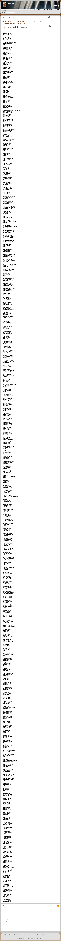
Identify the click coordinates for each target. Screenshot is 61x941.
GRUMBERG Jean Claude (9, 397)
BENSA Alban (6, 91)
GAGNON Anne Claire (8, 350)
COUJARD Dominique (8, 203)
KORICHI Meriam (7, 484)
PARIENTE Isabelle (7, 658)
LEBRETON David (7, 528)
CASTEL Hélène (6, 168)
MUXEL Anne (6, 635)
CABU (4, 150)
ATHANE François (7, 49)
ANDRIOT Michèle (7, 46)
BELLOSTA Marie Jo (7, 86)
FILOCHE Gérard (7, 330)
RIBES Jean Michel (7, 734)
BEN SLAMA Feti (7, 88)
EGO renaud (6, 297)
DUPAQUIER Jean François (9, 290)
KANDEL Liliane (6, 472)
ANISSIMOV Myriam (7, 47)
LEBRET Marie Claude (8, 527)
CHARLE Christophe (7, 178)
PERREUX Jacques (7, 674)
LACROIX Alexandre (7, 492)
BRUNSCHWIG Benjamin (8, 147)
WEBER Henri (6, 884)
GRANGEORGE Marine (8, 388)
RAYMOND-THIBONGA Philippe (10, 723)
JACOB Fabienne (7, 448)
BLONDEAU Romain (7, 112)
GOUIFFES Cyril (6, 383)
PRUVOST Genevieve (8, 705)
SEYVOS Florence (7, 790)
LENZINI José (6, 545)
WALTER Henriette (7, 879)
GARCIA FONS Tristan (8, 356)
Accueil (4, 10)
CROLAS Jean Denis (7, 210)
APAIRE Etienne (6, 48)
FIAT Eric (5, 327)
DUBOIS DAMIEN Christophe (9, 285)
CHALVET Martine (7, 176)
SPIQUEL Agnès (7, 808)
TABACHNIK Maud (7, 818)
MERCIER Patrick (7, 600)
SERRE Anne (6, 785)
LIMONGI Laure (6, 561)
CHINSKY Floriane (7, 187)
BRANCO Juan (6, 138)
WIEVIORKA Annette (7, 890)
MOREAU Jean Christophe (9, 626)
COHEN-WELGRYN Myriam (9, 195)
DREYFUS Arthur (7, 282)
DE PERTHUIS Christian (8, 236)
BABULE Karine (6, 58)
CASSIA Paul (6, 167)
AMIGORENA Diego (7, 41)
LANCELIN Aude (7, 499)
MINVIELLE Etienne (7, 616)
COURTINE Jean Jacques (9, 207)
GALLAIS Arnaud (7, 351)
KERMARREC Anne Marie (9, 476)
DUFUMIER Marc (7, 289)
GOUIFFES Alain (7, 381)
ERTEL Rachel (6, 308)
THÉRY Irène (6, 833)
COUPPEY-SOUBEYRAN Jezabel (10, 205)
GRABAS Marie (6, 385)
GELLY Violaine (6, 365)
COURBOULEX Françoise (9, 206)
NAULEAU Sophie (7, 639)
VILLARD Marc (6, 872)
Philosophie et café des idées (9, 921)
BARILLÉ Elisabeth (7, 73)
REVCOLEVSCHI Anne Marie (9, 729)
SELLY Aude (6, 783)
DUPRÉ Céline (6, 292)
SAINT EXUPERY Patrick (8, 761)
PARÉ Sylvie (6, 655)
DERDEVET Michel (7, 256)
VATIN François (6, 857)
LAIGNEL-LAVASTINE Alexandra (10, 496)
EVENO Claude (6, 317)
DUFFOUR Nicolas (7, 287)
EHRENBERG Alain (7, 298)
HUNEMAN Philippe (7, 441)
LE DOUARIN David (7, 519)
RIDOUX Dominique (7, 736)
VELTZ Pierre (6, 859)
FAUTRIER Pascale (7, 322)
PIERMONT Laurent (7, 679)
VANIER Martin (6, 853)
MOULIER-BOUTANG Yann (9, 631)
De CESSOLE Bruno (7, 227)
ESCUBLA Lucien (7, 312)
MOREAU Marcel (7, 627)
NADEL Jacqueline (7, 638)
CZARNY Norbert (7, 213)
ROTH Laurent (6, 751)
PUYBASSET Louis (7, 710)
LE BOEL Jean (6, 514)
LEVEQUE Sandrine (7, 553)
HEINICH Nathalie (7, 422)
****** (4, 925)
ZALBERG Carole (7, 894)
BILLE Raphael (6, 105)
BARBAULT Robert (7, 69)
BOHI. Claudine (6, 116)
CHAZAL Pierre (6, 186)
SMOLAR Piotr (6, 803)
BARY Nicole (6, 77)
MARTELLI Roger (7, 583)
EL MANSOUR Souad (8, 301)
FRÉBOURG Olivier (7, 345)
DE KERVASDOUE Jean (8, 232)
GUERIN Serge (6, 402)
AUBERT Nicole (6, 51)
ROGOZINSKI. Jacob (7, 745)
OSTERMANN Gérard (8, 654)
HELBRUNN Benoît (7, 423)
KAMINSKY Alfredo (7, 471)
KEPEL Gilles (6, 473)
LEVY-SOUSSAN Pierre (8, 558)
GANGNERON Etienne (8, 355)
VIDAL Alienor (6, 865)
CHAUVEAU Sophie (7, 183)
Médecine (39, 934)
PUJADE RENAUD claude (9, 707)
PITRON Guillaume (7, 687)
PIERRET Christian (7, 683)
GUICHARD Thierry (7, 404)
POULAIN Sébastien (7, 696)
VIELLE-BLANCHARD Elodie (9, 867)
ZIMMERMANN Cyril (7, 901)
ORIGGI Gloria (6, 653)
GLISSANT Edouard (7, 376)
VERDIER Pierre (6, 860)
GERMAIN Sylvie (7, 367)
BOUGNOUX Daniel (7, 124)
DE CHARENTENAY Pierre (9, 230)
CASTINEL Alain (7, 172)
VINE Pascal (6, 874)
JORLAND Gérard (7, 458)
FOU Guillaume (6, 338)
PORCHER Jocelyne (7, 694)
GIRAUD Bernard (7, 371)
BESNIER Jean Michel (8, 102)
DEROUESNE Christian (8, 258)
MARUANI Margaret (7, 587)
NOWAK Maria (6, 648)
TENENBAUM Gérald (7, 827)
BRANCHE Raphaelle (8, 136)
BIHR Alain (5, 104)
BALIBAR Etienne (7, 67)
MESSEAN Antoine (7, 605)
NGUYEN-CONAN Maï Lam (9, 641)
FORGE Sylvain (6, 335)
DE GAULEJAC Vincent (8, 231)
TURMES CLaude (7, 851)
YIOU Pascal (6, 893)
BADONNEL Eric (7, 64)
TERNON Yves (6, 828)
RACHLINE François (7, 712)
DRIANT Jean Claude (8, 284)
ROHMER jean (6, 746)
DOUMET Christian (7, 277)
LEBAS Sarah (6, 524)
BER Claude (6, 95)
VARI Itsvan (5, 855)
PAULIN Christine (7, 663)
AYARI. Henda (6, 54)
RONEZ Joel (6, 749)
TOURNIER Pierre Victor (8, 845)
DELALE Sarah (6, 250)
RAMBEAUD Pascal (7, 716)
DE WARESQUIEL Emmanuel (9, 242)
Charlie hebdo (6, 179)
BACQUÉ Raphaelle (7, 62)
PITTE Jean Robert (7, 688)
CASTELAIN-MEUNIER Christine (10, 171)
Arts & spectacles (8, 934)
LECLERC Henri (6, 532)
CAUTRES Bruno (7, 173)
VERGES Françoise (7, 862)
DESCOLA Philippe (7, 259)
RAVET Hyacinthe (7, 722)
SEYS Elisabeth (6, 789)
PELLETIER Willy (7, 670)
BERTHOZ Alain (6, 101)
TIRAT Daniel (6, 840)
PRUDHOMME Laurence (8, 703)
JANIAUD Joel (6, 451)
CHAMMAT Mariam (7, 177)
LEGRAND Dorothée (7, 540)
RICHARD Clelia (6, 735)
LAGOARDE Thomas (7, 495)
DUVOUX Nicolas (7, 295)
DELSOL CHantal (7, 255)
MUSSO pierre (6, 634)
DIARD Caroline (6, 268)
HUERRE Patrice (7, 438)
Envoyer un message (47, 9)
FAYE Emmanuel (7, 323)
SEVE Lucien (6, 788)
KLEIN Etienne (6, 482)
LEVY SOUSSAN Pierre (8, 557)
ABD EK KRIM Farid (7, 32)
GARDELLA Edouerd (8, 359)
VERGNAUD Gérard (7, 864)
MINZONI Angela (7, 617)
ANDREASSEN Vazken (8, 43)
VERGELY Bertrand (7, 861)
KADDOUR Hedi (6, 467)
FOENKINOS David (7, 333)
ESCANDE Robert (7, 311)
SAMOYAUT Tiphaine (8, 768)
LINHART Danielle (7, 562)
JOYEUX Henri (6, 463)
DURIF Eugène (6, 293)
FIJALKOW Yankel (7, 328)
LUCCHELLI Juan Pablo (8, 567)
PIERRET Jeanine (7, 682)
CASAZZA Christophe (8, 165)
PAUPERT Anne (6, 664)
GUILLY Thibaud (7, 409)
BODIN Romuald (7, 115)
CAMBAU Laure (6, 159)
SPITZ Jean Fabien (7, 809)
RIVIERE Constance (7, 741)
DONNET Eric (6, 271)
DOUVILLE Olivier (7, 279)
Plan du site (56, 9)
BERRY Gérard (6, 100)
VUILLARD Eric (6, 877)
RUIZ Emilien (6, 756)
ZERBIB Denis (6, 899)
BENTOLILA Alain (7, 92)
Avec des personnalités (8, 919)
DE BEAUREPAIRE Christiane (10, 226)
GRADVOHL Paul (7, 386)
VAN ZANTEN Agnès (7, 852)
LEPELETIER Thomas (8, 548)
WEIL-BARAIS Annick (8, 886)
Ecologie (14, 934)
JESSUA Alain (6, 455)
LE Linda (5, 521)
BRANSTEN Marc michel (8, 139)
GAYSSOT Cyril (6, 364)
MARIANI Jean (6, 580)
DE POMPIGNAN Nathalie (9, 237)
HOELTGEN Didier (7, 432)
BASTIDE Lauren (7, 78)
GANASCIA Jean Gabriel (8, 354)
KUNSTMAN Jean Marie (8, 487)
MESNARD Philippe (7, 604)
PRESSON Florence (7, 701)
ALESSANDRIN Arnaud (8, 35)
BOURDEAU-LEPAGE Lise (9, 129)
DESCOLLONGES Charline (9, 260)
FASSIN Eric (6, 321)
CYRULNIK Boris (7, 212)
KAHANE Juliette (7, 468)
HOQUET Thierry (7, 434)
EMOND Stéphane (7, 302)
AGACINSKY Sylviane (8, 34)
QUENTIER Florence (7, 711)
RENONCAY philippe (7, 727)
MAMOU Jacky (6, 576)
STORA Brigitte (6, 813)
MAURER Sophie (7, 595)
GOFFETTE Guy (6, 379)
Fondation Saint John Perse (9, 923)
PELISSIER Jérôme (7, 669)
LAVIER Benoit (6, 510)
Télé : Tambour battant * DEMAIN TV (10, 909)
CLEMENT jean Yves (7, 191)
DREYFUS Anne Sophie (8, 280)
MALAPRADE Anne (7, 573)
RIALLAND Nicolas (7, 731)
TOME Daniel (6, 841)
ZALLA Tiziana (6, 896)
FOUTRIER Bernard (7, 342)
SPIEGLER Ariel (6, 807)
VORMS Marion (6, 876)
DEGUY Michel (6, 248)
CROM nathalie (6, 211)
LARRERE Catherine (7, 505)
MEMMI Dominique (7, 597)
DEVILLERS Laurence (8, 265)
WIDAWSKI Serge (7, 889)
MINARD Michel (6, 611)
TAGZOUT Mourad (7, 822)
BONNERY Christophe (8, 119)
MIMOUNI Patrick (7, 610)
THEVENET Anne (7, 835)
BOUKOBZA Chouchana (8, 126)
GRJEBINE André (7, 394)
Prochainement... (38, 9)
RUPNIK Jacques (7, 758)
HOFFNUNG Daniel (7, 433)
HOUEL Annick (6, 437)
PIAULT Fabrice (6, 678)
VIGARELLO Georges (8, 869)
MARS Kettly (6, 582)
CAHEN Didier (6, 154)
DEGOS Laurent (6, 246)
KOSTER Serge (6, 485)
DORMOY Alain (6, 273)
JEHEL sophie (6, 453)
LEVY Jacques (6, 556)
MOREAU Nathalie (7, 629)
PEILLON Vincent (7, 668)
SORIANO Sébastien (7, 804)
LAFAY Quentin (6, 494)
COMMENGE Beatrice (8, 201)
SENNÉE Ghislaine (7, 784)
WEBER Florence (7, 881)
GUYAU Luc (5, 410)
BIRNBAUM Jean (7, 107)
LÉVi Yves (5, 554)
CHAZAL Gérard (6, 184)
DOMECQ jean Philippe (8, 269)
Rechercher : (4, 12)
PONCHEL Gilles (7, 693)
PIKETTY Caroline (7, 686)
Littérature (34, 934)
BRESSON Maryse (7, 140)
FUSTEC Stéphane (7, 347)
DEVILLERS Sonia (7, 266)
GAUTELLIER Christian (8, 361)
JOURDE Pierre (6, 460)
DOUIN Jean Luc (7, 275)
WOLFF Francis (6, 891)
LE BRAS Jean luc (7, 515)
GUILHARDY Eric (7, 408)
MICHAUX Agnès (7, 607)
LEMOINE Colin (6, 544)
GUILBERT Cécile (7, 407)
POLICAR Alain (6, 692)
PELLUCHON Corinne (8, 673)
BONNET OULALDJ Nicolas (9, 120)
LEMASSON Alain (7, 542)
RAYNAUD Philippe (7, 725)
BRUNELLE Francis (7, 145)
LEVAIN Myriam (6, 552)
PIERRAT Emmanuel (7, 681)
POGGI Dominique (7, 691)
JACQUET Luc (6, 450)
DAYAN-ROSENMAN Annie (9, 224)
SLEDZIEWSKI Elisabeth (8, 800)
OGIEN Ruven (6, 649)
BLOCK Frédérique (7, 111)
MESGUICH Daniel (7, 602)
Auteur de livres (6, 913)
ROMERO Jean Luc (7, 747)
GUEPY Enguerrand (7, 398)
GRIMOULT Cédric (7, 393)
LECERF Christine (7, 529)
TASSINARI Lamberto (8, 826)
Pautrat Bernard (6, 665)
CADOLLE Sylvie (7, 152)
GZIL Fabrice (6, 413)
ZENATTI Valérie (6, 898)
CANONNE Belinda (7, 162)
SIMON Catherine (7, 798)
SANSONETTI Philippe (8, 769)
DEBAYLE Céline (7, 244)
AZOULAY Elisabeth (7, 57)
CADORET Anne (6, 153)
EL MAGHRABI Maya (7, 299)
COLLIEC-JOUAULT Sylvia (9, 196)
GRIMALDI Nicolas (7, 391)
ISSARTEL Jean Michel (8, 446)
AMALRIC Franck (7, 38)
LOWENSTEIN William (8, 566)
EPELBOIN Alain (7, 306)
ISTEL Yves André (7, 447)
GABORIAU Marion (7, 348)
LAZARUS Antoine (7, 511)
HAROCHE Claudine (7, 418)
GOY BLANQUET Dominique (9, 384)
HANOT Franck (6, 417)
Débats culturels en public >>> (9, 917)
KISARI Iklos (6, 481)
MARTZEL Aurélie (7, 586)
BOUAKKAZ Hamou (7, 123)
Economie (19, 934)
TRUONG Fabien (7, 848)
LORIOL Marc (6, 564)
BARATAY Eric (6, 68)
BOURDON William (7, 130)
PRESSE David (6, 699)
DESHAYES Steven (7, 261)
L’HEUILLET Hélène (7, 489)
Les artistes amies (7, 927)
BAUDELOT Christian (8, 81)
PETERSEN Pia (6, 677)
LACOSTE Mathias (7, 491)
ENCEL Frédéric (6, 303)
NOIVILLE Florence (7, 646)
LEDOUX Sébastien (7, 535)
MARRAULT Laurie (7, 581)
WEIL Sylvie (6, 885)
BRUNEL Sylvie (6, 144)
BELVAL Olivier (6, 87)
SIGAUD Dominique (7, 794)
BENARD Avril (6, 90)
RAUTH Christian (7, 720)
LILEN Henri (6, 559)
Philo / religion (45, 934)
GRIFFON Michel (7, 389)
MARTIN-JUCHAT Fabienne (9, 585)
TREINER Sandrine (7, 846)
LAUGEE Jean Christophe (9, 506)
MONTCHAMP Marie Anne (9, 624)
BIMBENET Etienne (7, 106)
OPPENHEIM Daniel (7, 652)
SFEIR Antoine (6, 792)
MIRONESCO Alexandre (8, 619)
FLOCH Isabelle (6, 332)
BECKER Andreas (7, 83)
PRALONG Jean (6, 698)
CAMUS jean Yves (7, 160)
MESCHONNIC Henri (7, 601)
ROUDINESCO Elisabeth (8, 754)
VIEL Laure (5, 866)
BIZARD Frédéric (7, 109)
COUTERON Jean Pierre (8, 208)
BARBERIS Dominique (8, 71)
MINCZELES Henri (7, 612)
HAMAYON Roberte (7, 415)
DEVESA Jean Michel (8, 263)
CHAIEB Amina (6, 174)
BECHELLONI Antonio (8, 82)
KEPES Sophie (6, 475)
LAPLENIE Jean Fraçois (8, 503)
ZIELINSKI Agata (7, 900)
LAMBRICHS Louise (7, 497)
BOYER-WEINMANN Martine (9, 133)
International (28, 934)
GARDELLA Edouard (8, 357)
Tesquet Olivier (6, 831)
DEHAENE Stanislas (7, 249)
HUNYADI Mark (6, 442)
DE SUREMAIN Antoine (8, 240)
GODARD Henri (6, 378)
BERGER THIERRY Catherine (9, 97)
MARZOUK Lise (6, 590)
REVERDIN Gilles (7, 730)
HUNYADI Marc (6, 443)
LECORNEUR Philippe (8, 534)
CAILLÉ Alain (6, 157)
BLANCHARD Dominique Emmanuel (11, 110)
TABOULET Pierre (7, 819)
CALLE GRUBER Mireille (8, 158)
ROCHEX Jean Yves (7, 742)
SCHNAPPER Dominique (8, 778)
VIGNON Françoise (7, 870)
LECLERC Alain (6, 530)
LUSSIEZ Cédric (6, 571)
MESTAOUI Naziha (7, 606)
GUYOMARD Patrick (7, 412)
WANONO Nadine (7, 880)
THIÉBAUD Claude (7, 836)
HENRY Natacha (6, 428)
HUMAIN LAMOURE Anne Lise (10, 439)
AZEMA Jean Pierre (7, 56)
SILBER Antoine (6, 797)
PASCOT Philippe (7, 660)
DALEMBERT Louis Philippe (9, 221)
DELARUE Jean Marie (8, 253)
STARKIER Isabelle (7, 811)
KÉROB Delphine (7, 477)
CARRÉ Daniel (6, 164)
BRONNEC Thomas (7, 141)
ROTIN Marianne (7, 752)
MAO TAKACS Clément (8, 578)
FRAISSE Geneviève (7, 343)
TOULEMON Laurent (7, 843)
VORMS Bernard (7, 875)
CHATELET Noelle (7, 182)
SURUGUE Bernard (7, 817)
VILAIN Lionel (6, 871)
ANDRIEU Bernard (7, 44)
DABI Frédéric (6, 216)
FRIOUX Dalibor (6, 346)
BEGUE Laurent (6, 85)
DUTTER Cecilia (6, 294)
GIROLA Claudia (7, 374)
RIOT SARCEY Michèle (8, 739)
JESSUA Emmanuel (7, 456)
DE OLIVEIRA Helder (8, 235)
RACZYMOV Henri (7, 715)
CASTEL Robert (6, 169)
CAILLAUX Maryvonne (8, 155)
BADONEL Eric (6, 63)
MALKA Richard (6, 574)
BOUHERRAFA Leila (7, 125)
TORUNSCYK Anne (7, 842)
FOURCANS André (7, 340)
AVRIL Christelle (7, 53)
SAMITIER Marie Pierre (8, 766)
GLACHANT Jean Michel (8, 375)
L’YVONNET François (8, 490)
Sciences (51, 934)
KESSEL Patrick (6, 480)
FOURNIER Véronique (8, 341)
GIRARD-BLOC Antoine (8, 370)
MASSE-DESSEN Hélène (8, 592)
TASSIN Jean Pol (7, 824)
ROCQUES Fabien (7, 744)
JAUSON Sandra (7, 452)
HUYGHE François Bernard (9, 444)
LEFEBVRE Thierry (7, 538)
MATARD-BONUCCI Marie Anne (10, 593)
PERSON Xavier (6, 675)
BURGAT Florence (7, 149)
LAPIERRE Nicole (7, 501)
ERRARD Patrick (7, 307)
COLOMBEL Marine (7, 197)
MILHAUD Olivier (7, 609)
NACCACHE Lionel (7, 636)
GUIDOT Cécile (6, 405)
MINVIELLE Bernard (7, 615)
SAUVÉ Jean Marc (7, 770)
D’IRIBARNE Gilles (7, 215)
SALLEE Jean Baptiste (8, 764)
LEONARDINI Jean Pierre (9, 547)
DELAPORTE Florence (8, 251)
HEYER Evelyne (6, 429)
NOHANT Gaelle (6, 645)
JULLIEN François (7, 466)
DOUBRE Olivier (6, 274)
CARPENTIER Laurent (8, 163)
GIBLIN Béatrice (6, 369)
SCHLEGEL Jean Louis (8, 774)
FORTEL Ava (6, 336)
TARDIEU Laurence (7, 823)
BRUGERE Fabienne (7, 143)
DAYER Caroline (6, 225)
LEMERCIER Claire (7, 543)
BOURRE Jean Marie (7, 131)
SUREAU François (7, 816)
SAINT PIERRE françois (8, 763)
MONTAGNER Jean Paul (8, 621)
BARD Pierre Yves (7, 72)
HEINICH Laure (6, 420)
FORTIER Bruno (6, 337)
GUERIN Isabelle (7, 400)
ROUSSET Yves (6, 755)
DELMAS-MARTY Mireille (9, 254)
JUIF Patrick (6, 465)
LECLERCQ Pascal (7, 533)
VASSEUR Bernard (7, 856)
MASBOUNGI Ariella (7, 591)
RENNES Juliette (7, 726)
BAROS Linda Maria (7, 75)
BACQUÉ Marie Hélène (8, 61)
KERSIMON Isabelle (7, 479)
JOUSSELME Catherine (8, 461)
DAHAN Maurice (6, 220)
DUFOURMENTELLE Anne (9, 288)
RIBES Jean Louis (7, 732)
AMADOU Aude (6, 37)
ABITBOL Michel (7, 33)
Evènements (6, 911)
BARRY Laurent (6, 76)
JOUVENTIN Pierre (7, 462)
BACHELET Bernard (7, 59)
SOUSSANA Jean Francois (9, 806)
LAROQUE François (7, 504)
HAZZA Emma (6, 419)
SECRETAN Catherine (8, 780)
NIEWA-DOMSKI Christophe (9, 643)
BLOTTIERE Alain (7, 114)
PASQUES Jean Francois (9, 662)
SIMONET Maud (6, 799)
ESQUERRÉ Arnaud (7, 313)
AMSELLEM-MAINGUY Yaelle (9, 42)
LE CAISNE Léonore (7, 516)
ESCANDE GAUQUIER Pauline (10, 309)
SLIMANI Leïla (6, 802)
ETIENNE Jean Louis (8, 316)
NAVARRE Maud (6, 640)
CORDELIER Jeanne (7, 202)
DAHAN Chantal (6, 218)
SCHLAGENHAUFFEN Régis (9, 773)
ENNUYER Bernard (7, 304)
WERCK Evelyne (7, 888)
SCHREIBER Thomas (8, 779)
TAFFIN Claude (6, 821)
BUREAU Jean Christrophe (9, 148)
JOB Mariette (6, 457)
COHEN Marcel (6, 193)
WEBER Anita (6, 883)
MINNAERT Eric (6, 614)
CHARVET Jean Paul (7, 181)
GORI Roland (6, 380)
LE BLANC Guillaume (8, 513)
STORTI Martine (6, 814)
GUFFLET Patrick (7, 403)
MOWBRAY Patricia (7, 633)
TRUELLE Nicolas (7, 847)
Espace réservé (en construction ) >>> (11, 929)
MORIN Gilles (6, 630)
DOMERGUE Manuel (7, 270)
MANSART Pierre (7, 577)
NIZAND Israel (6, 644)
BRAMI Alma (6, 135)
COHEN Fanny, (6, 192)
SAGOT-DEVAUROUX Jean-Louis (10, 760)
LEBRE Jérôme (6, 525)
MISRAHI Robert (6, 620)
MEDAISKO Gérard (7, 596)
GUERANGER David (7, 399)
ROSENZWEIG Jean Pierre (9, 750)
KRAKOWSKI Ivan (7, 486)
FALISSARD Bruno (7, 320)
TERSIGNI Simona (7, 829)
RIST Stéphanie (6, 740)
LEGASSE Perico (7, 539)
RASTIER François (7, 717)
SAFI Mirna (5, 759)
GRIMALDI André (7, 390)
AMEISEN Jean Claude (8, 39)
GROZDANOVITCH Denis (8, 395)
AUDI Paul (5, 52)
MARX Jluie (5, 588)
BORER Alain (6, 121)
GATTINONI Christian (8, 360)
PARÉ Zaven (6, 657)
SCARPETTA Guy (7, 771)
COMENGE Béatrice (7, 200)
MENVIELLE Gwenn (7, 599)
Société (55, 934)
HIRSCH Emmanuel (7, 431)
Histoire (23, 934)
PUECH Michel (6, 706)
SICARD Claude (6, 793)
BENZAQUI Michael (7, 94)
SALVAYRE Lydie (7, 765)
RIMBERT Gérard (7, 737)
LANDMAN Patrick (7, 500)
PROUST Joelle (6, 702)
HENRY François (7, 426)
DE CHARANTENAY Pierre (9, 229)
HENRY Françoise (7, 427)
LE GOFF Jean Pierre (8, 520)
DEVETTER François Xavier (9, 264)
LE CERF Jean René (7, 518)
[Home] (8, 4)
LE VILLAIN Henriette (8, 523)
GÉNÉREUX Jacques (8, 366)
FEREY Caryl (6, 325)
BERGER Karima (7, 96)
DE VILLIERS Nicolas (8, 241)
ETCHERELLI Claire (7, 314)
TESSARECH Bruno (7, 832)
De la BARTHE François (8, 234)
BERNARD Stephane (7, 99)
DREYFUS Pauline (7, 283)
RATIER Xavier (6, 718)
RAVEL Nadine (6, 721)
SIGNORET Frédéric (7, 795)
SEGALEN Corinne (7, 782)
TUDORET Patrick (7, 850)
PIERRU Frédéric (7, 684)
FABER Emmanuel (7, 318)
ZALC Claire (6, 895)
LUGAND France (6, 569)
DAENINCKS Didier (7, 217)
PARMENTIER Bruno (7, 659)
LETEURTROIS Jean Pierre (9, 550)
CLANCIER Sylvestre (7, 189)
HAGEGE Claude (7, 414)
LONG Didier (6, 563)
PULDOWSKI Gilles (7, 708)
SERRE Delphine (7, 787)
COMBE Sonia (6, 198)
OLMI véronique (6, 650)
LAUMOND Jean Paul (8, 509)
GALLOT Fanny (6, 352)
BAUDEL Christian (7, 80)
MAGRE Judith (6, 572)
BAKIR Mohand (6, 66)
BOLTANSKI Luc (6, 118)
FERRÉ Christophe (7, 326)
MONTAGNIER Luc (7, 622)
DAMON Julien (6, 222)
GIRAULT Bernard (7, 373)
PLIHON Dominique (7, 689)
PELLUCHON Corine (7, 672)
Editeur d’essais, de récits (8, 915)
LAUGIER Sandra (7, 508)
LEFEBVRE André (7, 537)
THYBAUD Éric (6, 838)
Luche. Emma (6, 568)
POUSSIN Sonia (6, 697)
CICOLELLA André (7, 188)
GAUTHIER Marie (7, 362)
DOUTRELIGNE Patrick (8, 278)
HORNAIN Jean (6, 436)
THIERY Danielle (7, 837)
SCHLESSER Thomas (8, 775)
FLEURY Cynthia (7, 331)
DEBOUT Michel (6, 245)
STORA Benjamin (7, 812)
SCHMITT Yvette (6, 776)
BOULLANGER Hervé (8, 128)
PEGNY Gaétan (6, 667)
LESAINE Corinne (7, 549)
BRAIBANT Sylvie (7, 134)
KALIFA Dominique (7, 470)
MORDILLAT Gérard (7, 625)
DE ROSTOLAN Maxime (8, 239)
